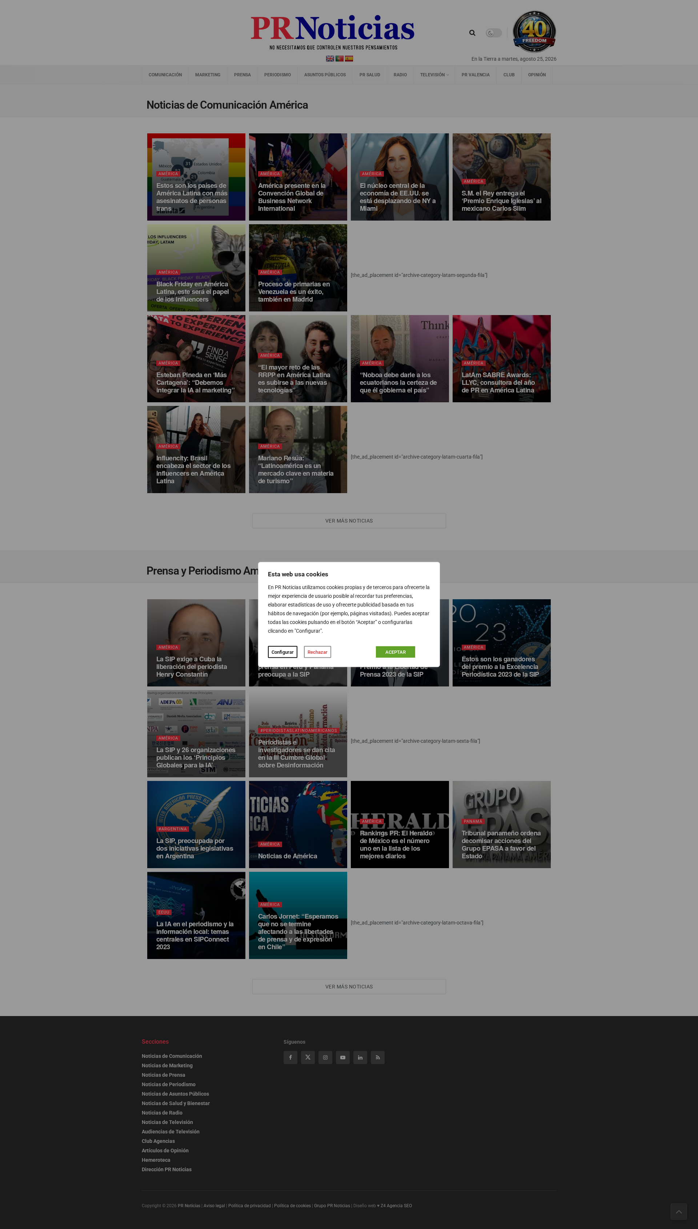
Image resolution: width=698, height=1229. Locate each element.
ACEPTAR (395, 652)
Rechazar (318, 652)
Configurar (283, 652)
